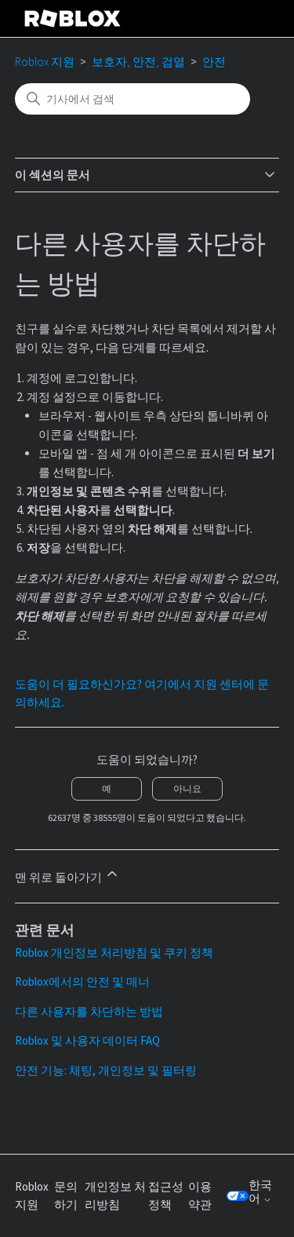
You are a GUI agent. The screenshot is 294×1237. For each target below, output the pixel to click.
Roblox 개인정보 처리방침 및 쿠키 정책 (114, 952)
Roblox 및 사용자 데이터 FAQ (87, 1040)
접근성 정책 (165, 1195)
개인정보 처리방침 (115, 1195)
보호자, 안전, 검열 (138, 61)
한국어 (260, 1192)
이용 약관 (200, 1195)
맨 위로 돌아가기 (59, 877)
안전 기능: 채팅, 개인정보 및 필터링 (106, 1070)
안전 (214, 61)
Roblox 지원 (44, 61)
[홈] (73, 18)
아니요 (187, 788)
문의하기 (66, 1195)
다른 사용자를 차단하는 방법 (89, 1011)
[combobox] (132, 99)
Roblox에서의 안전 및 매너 (82, 981)
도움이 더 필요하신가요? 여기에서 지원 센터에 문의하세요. (142, 693)
